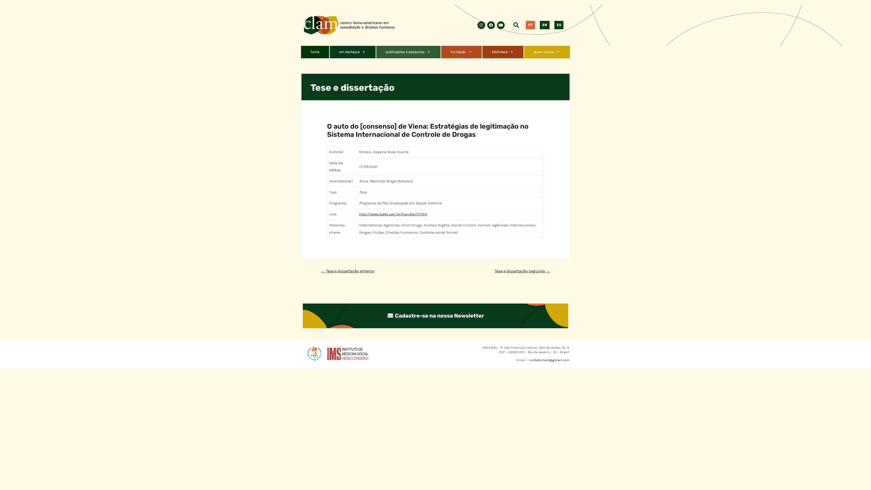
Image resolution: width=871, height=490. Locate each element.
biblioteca (500, 52)
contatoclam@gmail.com (548, 360)
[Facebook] (491, 25)
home (315, 52)
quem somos (544, 52)
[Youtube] (501, 25)
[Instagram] (481, 25)
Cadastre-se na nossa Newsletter (439, 316)
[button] (353, 52)
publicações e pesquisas (405, 52)
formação (458, 52)
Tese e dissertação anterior (347, 271)
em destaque (349, 52)
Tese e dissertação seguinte (522, 271)
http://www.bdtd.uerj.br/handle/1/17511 (393, 214)
